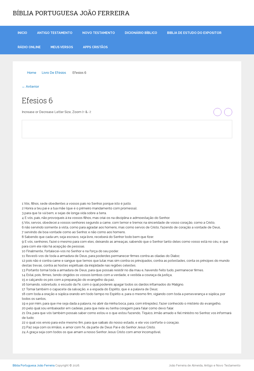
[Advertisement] (127, 169)
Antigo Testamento (54, 33)
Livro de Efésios (54, 73)
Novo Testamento (98, 33)
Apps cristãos (95, 47)
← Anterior (30, 86)
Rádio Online (29, 47)
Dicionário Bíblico (141, 33)
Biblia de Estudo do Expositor (194, 33)
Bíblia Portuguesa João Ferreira (71, 13)
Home (31, 73)
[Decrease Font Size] (228, 112)
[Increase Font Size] (217, 112)
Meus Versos (62, 47)
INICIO (22, 33)
